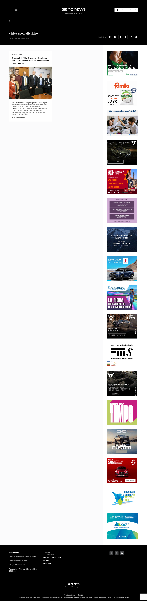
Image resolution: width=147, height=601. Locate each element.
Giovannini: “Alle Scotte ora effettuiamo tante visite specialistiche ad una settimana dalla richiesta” (30, 61)
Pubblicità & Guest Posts (51, 557)
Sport (118, 21)
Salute (16, 54)
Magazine (106, 21)
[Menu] (10, 10)
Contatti (45, 560)
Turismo (82, 21)
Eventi (94, 21)
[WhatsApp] (136, 37)
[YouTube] (122, 553)
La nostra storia (48, 555)
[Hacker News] (126, 37)
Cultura (51, 21)
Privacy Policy (47, 563)
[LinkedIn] (120, 37)
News (26, 21)
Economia (38, 21)
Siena (21, 54)
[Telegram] (131, 37)
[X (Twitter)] (115, 37)
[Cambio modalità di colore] (16, 10)
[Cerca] (10, 21)
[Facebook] (110, 37)
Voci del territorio (67, 21)
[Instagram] (117, 553)
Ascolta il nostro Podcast (127, 10)
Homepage (46, 552)
